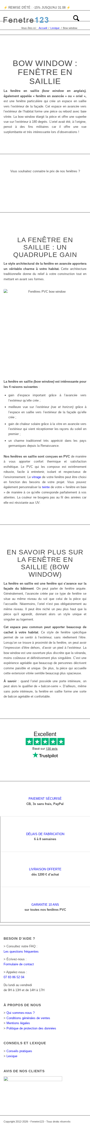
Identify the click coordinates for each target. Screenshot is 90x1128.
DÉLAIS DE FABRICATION (45, 834)
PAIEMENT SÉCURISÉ (45, 798)
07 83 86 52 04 (14, 977)
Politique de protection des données (31, 1028)
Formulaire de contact (19, 964)
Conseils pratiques (19, 1051)
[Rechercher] (73, 20)
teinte (46, 487)
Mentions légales (18, 1023)
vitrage (36, 477)
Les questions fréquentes (21, 951)
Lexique (11, 1056)
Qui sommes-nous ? (20, 1013)
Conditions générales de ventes (28, 1018)
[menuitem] (73, 20)
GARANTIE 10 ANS (45, 904)
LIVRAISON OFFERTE (45, 869)
